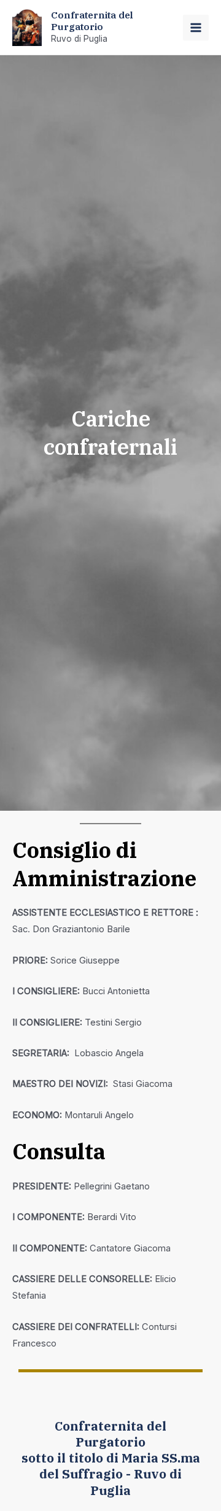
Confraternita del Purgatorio (92, 21)
